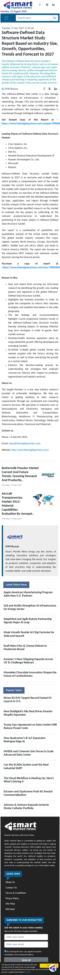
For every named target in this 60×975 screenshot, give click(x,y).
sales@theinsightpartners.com (24, 443)
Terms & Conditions (16, 893)
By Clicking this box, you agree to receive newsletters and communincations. (22, 953)
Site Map (10, 904)
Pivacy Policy (12, 898)
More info (27, 972)
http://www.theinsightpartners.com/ (30, 450)
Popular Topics (14, 690)
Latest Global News (16, 585)
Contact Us (11, 887)
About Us (10, 882)
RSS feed (10, 909)
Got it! (49, 965)
